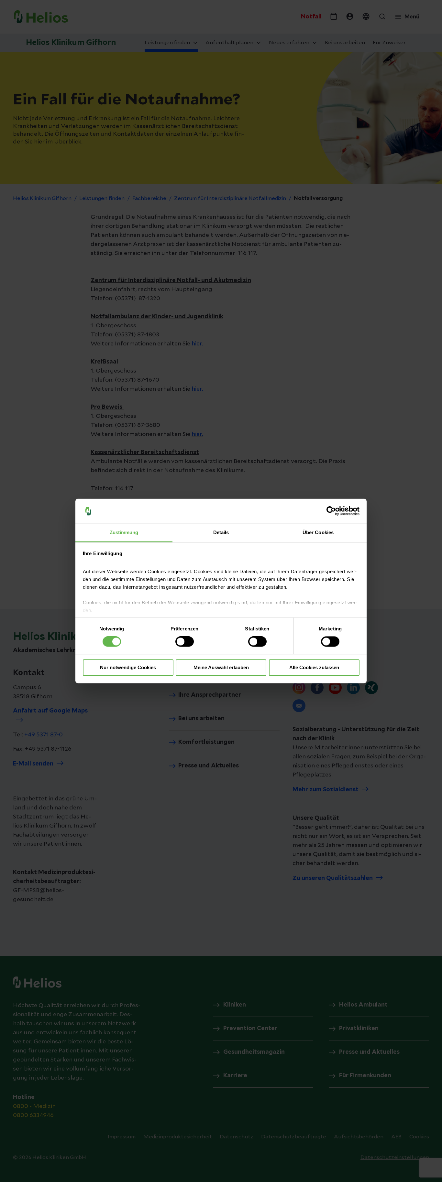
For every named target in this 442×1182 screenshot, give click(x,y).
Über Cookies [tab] (318, 532)
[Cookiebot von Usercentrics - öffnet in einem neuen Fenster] (331, 511)
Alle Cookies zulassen (314, 667)
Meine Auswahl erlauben (221, 667)
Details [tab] (221, 532)
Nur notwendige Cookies (128, 667)
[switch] (184, 642)
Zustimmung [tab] (124, 532)
